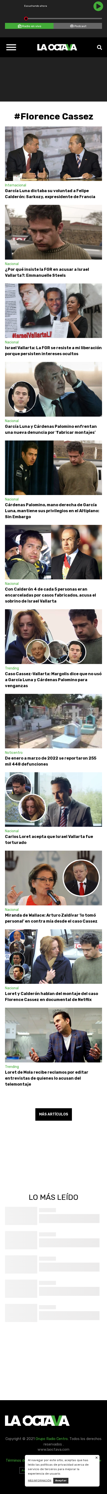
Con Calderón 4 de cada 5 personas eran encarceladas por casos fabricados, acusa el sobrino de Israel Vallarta (50, 595)
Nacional (12, 264)
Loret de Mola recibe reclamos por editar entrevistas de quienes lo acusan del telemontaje (46, 1078)
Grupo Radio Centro (52, 1439)
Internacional (15, 185)
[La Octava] (57, 47)
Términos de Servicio (23, 1460)
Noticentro (14, 753)
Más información (39, 1480)
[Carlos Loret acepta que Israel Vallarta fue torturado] (53, 799)
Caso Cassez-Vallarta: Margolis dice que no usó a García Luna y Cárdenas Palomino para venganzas (53, 679)
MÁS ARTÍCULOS (53, 1114)
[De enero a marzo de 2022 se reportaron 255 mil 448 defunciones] (53, 721)
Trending (12, 668)
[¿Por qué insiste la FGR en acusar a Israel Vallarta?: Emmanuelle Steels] (53, 232)
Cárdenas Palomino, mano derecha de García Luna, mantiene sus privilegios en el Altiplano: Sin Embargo (52, 510)
